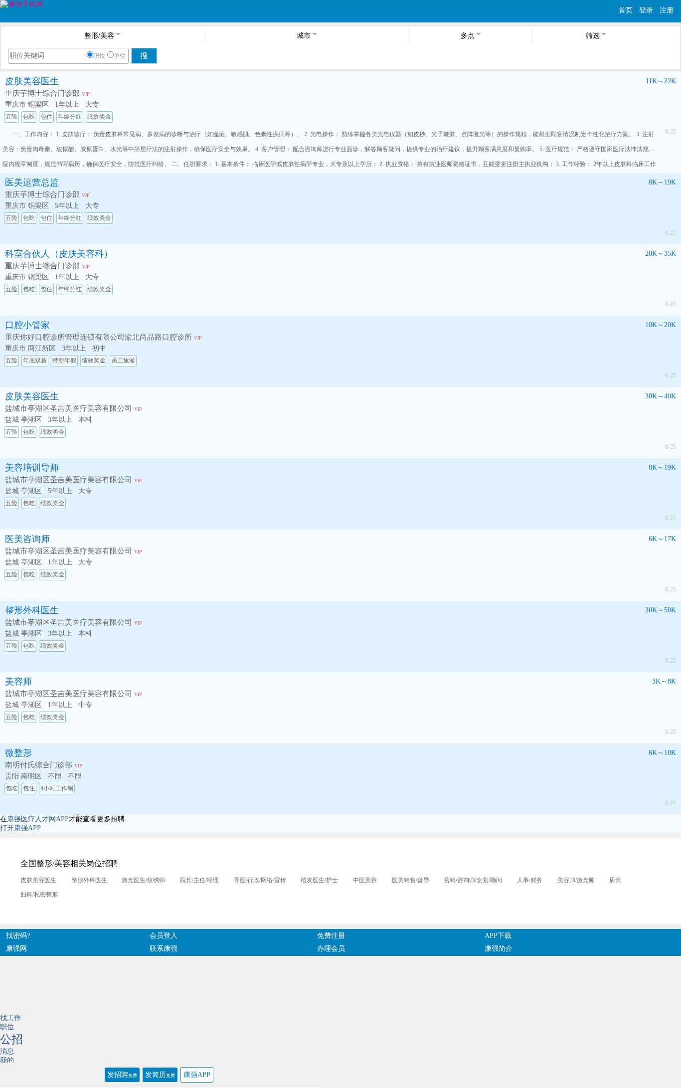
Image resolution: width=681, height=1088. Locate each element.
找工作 (10, 1018)
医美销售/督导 (410, 880)
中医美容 (365, 880)
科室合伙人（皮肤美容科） (59, 254)
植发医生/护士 (319, 880)
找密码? (18, 935)
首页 (626, 10)
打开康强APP (20, 828)
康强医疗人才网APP (38, 819)
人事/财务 (529, 880)
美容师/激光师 (576, 880)
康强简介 (498, 948)
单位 (120, 55)
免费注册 (331, 935)
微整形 (18, 753)
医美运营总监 (32, 182)
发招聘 (122, 1075)
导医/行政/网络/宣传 (260, 880)
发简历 (160, 1075)
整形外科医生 (32, 610)
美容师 (18, 682)
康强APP (196, 1075)
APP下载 (498, 935)
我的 (7, 1060)
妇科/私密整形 (39, 894)
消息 (7, 1051)
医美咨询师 (27, 539)
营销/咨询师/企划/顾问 (473, 880)
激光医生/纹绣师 (143, 880)
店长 (615, 880)
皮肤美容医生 (32, 81)
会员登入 (163, 935)
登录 (646, 10)
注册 (667, 10)
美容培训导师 (32, 468)
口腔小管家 (27, 325)
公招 (11, 1039)
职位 (99, 55)
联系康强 (163, 948)
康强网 (16, 948)
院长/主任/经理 (199, 880)
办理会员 (331, 948)
